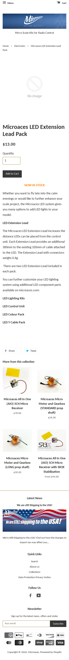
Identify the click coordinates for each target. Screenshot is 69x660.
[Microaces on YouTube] (39, 596)
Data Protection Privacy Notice (34, 577)
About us (34, 567)
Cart (64, 3)
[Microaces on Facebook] (30, 596)
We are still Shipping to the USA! (34, 505)
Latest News (34, 498)
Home (6, 46)
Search (34, 561)
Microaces (33, 652)
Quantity (8, 153)
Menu (10, 3)
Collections (34, 572)
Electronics (19, 46)
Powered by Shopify (51, 652)
